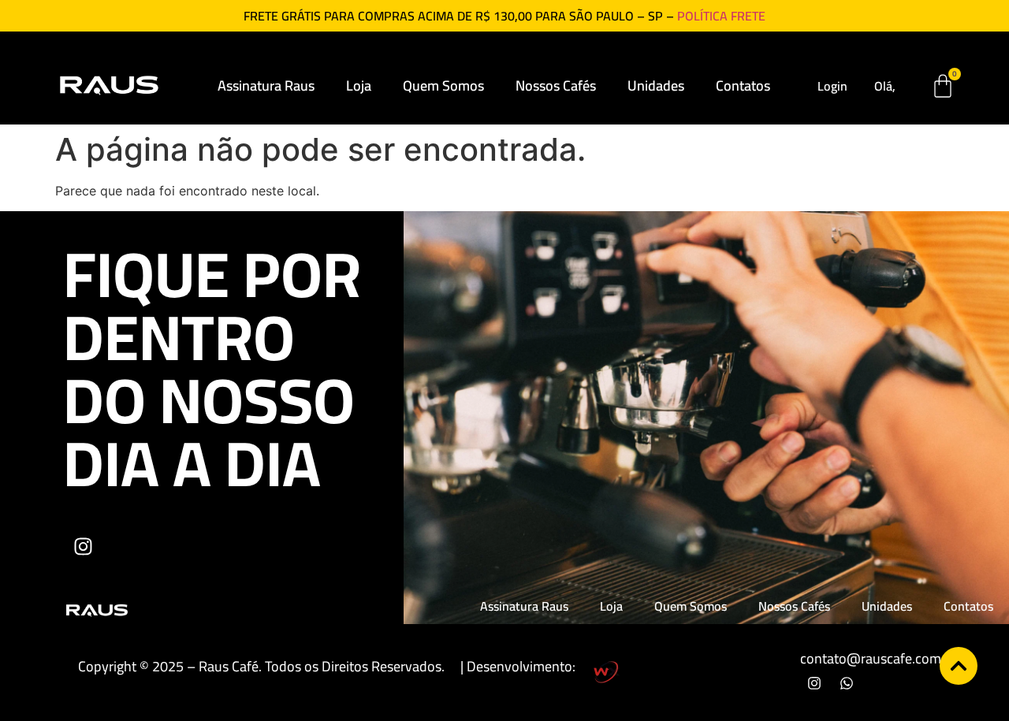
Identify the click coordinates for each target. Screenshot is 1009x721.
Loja (358, 85)
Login (832, 86)
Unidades (655, 85)
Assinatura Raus (266, 85)
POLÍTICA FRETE (721, 16)
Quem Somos (443, 85)
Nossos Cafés (556, 85)
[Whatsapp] (846, 683)
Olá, (884, 86)
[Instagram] (82, 546)
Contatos (743, 85)
